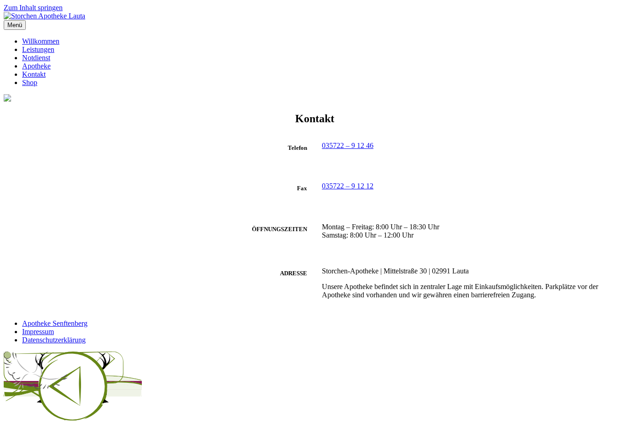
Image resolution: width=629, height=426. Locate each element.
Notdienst (36, 58)
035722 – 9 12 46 (347, 145)
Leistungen (38, 49)
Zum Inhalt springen (33, 7)
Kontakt (34, 74)
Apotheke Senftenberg (54, 323)
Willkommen (40, 41)
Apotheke (36, 66)
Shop (29, 82)
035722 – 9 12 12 (347, 186)
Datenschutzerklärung (54, 340)
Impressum (38, 331)
